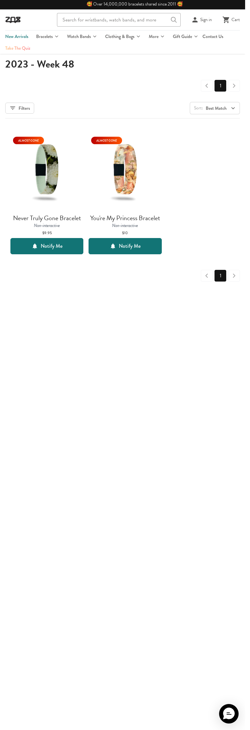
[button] (229, 714)
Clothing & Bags (119, 36)
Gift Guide (182, 36)
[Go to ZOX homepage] (13, 20)
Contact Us (212, 36)
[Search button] (174, 20)
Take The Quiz (17, 48)
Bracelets (44, 36)
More (154, 36)
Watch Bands (79, 36)
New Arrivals (16, 36)
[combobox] (119, 20)
